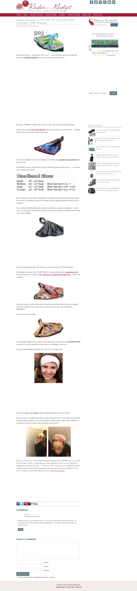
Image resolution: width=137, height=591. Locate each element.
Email (46, 566)
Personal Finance (36, 15)
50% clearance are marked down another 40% (55, 274)
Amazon (62, 15)
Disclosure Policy (60, 587)
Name (46, 562)
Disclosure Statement (58, 470)
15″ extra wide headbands (36, 129)
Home (19, 15)
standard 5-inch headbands (67, 159)
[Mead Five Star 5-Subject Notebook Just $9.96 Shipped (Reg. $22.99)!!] (92, 141)
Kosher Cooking (74, 15)
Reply (20, 529)
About (25, 15)
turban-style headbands (32, 413)
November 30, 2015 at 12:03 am (31, 516)
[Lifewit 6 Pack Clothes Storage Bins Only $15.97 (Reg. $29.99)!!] (92, 183)
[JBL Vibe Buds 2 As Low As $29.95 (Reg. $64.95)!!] (92, 149)
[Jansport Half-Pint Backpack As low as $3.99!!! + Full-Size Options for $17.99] (92, 158)
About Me (78, 587)
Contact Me (97, 15)
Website (46, 570)
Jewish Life (86, 15)
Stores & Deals (51, 15)
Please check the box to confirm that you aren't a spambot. (36, 577)
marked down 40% (71, 272)
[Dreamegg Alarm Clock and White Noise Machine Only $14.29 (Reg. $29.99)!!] (92, 191)
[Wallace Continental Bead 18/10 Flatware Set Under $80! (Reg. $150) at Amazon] (92, 166)
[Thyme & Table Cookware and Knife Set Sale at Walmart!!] (92, 133)
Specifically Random (31, 57)
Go (114, 25)
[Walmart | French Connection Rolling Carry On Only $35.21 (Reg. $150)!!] (92, 174)
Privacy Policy (71, 587)
